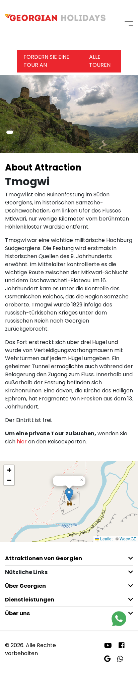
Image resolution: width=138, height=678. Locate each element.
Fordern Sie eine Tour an (46, 61)
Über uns (17, 613)
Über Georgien (25, 586)
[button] (9, 132)
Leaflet (106, 538)
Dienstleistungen (29, 599)
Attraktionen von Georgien (43, 558)
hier (22, 441)
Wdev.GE (128, 538)
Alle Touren (100, 61)
